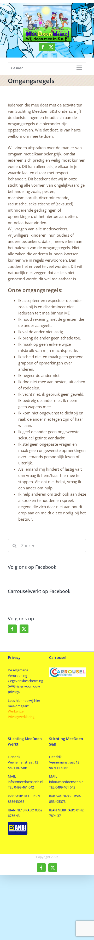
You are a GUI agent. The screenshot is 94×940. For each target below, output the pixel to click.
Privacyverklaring (21, 716)
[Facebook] (12, 628)
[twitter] (51, 47)
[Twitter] (24, 628)
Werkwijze (16, 711)
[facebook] (43, 47)
